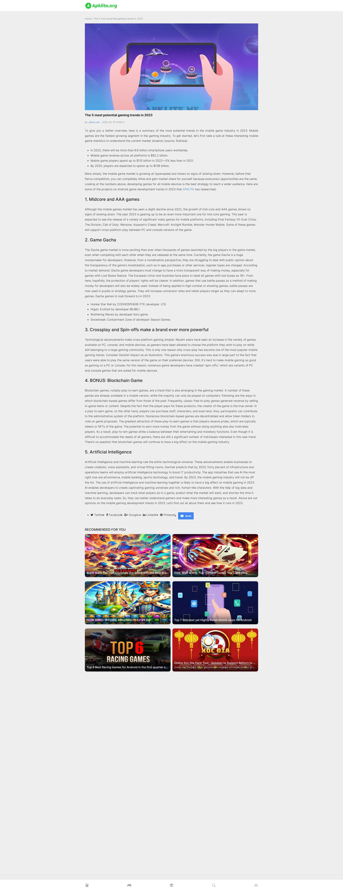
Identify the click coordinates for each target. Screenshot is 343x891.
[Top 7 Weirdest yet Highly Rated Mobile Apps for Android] (215, 602)
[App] (171, 886)
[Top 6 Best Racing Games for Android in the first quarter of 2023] (128, 649)
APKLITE (188, 189)
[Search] (214, 886)
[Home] (87, 886)
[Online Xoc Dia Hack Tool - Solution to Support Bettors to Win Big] (215, 649)
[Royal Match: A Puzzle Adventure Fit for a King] (128, 602)
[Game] (129, 886)
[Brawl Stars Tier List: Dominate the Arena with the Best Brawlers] (128, 555)
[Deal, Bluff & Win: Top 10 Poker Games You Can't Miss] (215, 555)
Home (88, 18)
